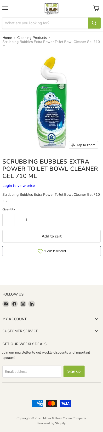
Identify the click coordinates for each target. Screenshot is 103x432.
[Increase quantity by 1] (44, 220)
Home (7, 38)
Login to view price (18, 185)
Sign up (74, 371)
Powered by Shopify (51, 423)
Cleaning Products (32, 38)
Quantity (8, 209)
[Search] (94, 23)
